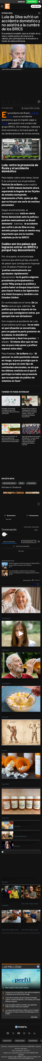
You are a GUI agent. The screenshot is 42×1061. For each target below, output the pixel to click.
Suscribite (32, 1)
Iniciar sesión (27, 527)
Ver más (34, 1017)
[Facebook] (8, 1033)
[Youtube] (18, 1033)
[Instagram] (24, 1033)
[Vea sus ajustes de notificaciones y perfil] (39, 1)
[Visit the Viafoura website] (36, 580)
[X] (13, 1033)
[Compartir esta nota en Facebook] (3, 101)
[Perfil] (21, 1028)
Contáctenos (33, 1040)
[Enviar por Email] (19, 101)
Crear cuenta (35, 527)
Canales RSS (7, 1040)
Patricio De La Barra (9, 483)
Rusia (5, 123)
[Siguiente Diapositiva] (38, 504)
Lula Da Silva (31, 483)
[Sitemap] (34, 1033)
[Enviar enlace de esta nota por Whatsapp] (14, 101)
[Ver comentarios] (38, 13)
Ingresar (21, 2)
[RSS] (29, 1033)
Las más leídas (11, 966)
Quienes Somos (20, 1040)
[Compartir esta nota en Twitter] (9, 101)
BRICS (21, 483)
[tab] (9, 541)
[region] (21, 554)
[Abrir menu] (2, 6)
